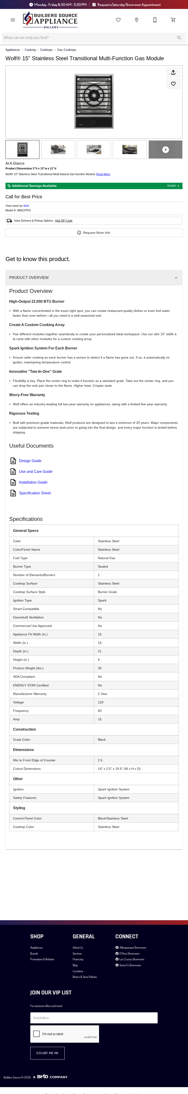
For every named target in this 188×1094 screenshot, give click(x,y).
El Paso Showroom (129, 953)
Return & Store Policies (85, 976)
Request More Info (96, 232)
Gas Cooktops (66, 50)
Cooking (30, 50)
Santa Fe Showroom (130, 965)
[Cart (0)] (173, 19)
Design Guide (30, 461)
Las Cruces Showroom (131, 959)
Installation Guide (33, 482)
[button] (12, 19)
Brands (34, 953)
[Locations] (136, 19)
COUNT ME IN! (47, 1053)
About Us (78, 947)
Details (171, 185)
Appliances (13, 50)
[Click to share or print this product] (173, 72)
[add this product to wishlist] (173, 83)
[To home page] (50, 20)
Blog (75, 965)
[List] (118, 19)
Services (77, 953)
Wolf (26, 205)
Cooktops (46, 50)
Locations (78, 971)
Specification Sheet (35, 493)
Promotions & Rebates (42, 959)
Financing (78, 959)
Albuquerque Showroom (132, 947)
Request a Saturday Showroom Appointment (129, 5)
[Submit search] (179, 38)
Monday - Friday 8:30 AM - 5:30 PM (60, 5)
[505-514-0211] (154, 19)
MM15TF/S (24, 210)
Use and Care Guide (36, 472)
